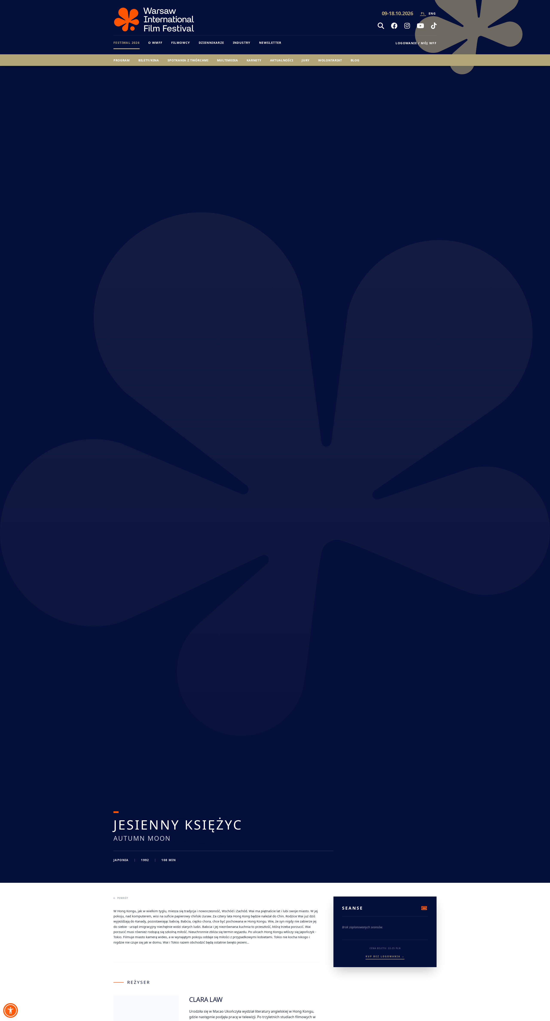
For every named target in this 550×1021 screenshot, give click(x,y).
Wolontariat (330, 60)
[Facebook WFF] (394, 26)
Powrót (122, 898)
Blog (355, 60)
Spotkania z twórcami (188, 60)
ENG (432, 13)
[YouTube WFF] (420, 26)
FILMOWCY (180, 43)
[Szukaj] (381, 26)
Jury (306, 60)
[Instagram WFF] (407, 26)
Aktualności (281, 60)
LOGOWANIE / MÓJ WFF (416, 43)
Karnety (254, 60)
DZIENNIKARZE (211, 43)
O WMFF (155, 43)
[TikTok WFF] (434, 26)
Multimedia (227, 60)
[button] (10, 1010)
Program (121, 60)
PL (423, 13)
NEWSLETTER (270, 43)
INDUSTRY (242, 43)
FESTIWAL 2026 (126, 43)
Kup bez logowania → (385, 956)
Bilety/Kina (148, 60)
